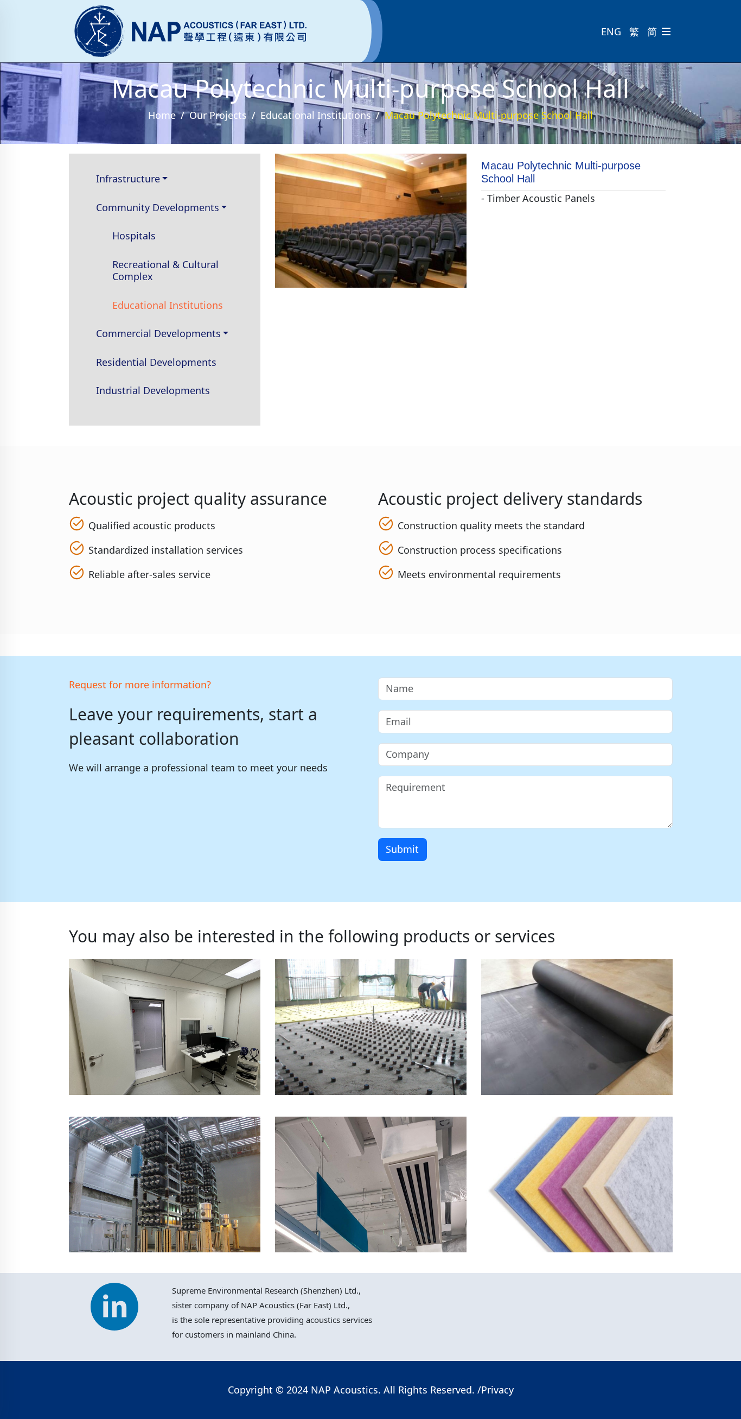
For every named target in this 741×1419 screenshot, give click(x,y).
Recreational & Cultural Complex (165, 270)
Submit (402, 849)
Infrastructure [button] (128, 178)
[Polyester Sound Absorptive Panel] (577, 1188)
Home (162, 115)
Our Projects (218, 115)
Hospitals (134, 235)
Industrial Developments (153, 390)
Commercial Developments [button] (158, 333)
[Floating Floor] (371, 1031)
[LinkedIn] (114, 1301)
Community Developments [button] (157, 207)
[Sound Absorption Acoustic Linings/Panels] (164, 1188)
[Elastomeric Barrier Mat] (577, 1031)
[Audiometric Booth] (164, 1031)
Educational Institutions (315, 115)
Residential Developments (156, 362)
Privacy (497, 1389)
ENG (611, 31)
